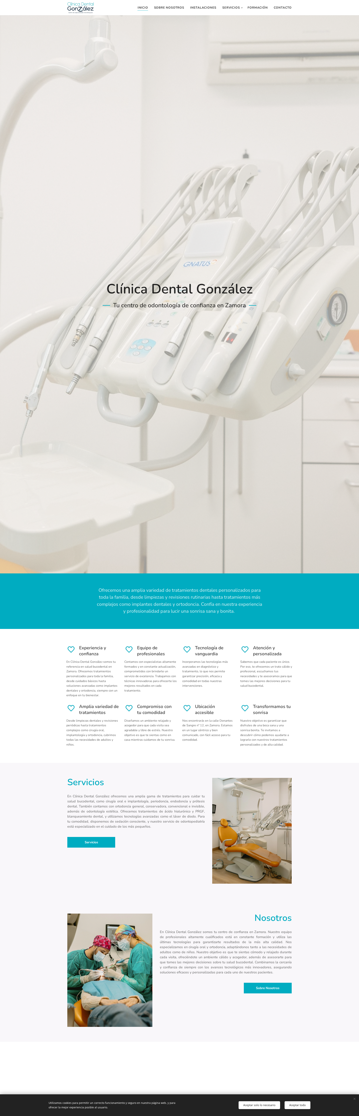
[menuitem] (144, 7)
